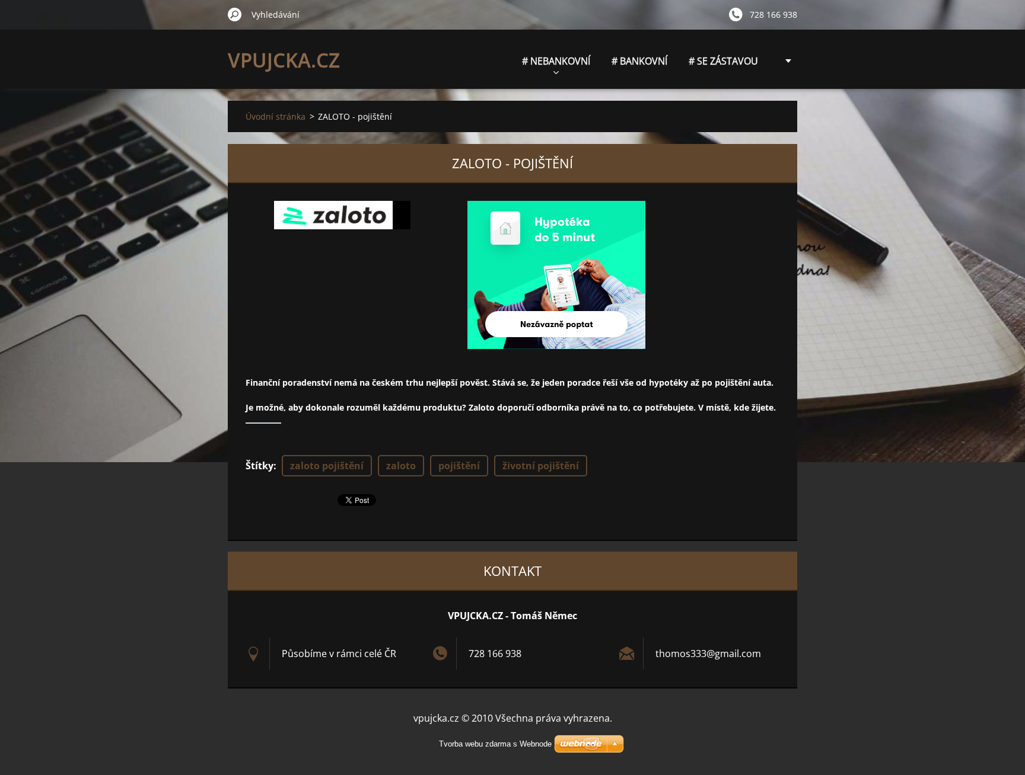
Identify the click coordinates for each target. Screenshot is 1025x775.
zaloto (401, 465)
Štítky (259, 465)
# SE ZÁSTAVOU (723, 61)
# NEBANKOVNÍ (556, 61)
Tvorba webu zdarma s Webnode (495, 743)
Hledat (235, 14)
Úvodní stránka (275, 116)
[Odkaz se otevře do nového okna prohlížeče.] (342, 215)
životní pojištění (540, 465)
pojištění (459, 465)
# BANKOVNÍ (639, 61)
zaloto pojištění (327, 465)
